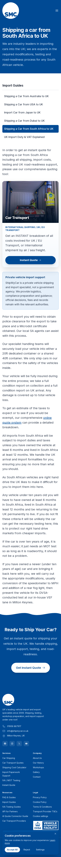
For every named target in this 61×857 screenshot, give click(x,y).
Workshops (38, 767)
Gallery (36, 772)
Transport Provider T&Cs (45, 811)
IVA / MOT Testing (11, 780)
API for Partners (10, 811)
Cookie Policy (39, 802)
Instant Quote (29, 260)
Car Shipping (8, 758)
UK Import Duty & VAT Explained (24, 137)
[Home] (10, 10)
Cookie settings (40, 816)
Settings (40, 849)
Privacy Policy (40, 797)
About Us (37, 758)
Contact (36, 777)
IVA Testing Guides (11, 807)
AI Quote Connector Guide (15, 816)
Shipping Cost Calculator (14, 767)
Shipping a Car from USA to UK (23, 104)
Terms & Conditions (42, 807)
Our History (38, 762)
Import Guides (9, 802)
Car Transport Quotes (13, 762)
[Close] (55, 833)
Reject (27, 849)
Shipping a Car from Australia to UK (26, 96)
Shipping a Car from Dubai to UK (24, 120)
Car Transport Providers (14, 821)
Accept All (12, 849)
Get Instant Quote (28, 667)
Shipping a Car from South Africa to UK (28, 128)
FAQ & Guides (9, 797)
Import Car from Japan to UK (22, 112)
